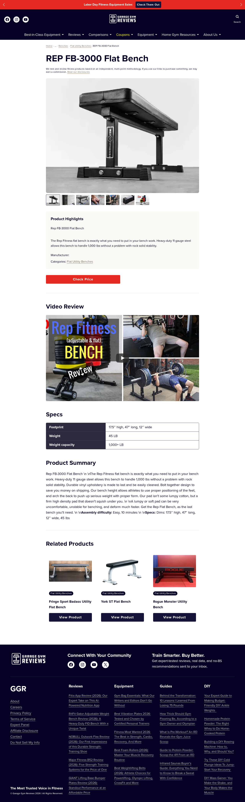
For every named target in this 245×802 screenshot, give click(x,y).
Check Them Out (148, 5)
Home (49, 45)
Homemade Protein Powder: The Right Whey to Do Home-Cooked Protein (217, 726)
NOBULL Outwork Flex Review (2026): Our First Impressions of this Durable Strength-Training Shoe (89, 743)
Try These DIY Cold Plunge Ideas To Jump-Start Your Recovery (219, 765)
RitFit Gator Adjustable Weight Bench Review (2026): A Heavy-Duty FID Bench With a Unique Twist (89, 721)
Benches (63, 45)
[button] (4, 5)
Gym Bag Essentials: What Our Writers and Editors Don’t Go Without (134, 700)
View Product (70, 617)
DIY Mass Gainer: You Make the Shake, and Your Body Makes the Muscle (218, 785)
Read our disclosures (78, 71)
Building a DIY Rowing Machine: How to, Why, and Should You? (219, 746)
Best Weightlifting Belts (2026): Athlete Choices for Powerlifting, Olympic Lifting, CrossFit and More (133, 775)
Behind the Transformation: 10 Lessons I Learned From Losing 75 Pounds (178, 700)
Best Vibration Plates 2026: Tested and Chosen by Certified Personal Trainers (132, 718)
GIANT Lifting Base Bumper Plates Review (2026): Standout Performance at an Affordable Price (87, 785)
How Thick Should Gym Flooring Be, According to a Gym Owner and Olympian (178, 718)
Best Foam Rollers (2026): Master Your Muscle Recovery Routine (134, 755)
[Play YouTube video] (122, 358)
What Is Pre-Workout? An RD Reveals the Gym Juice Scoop (178, 737)
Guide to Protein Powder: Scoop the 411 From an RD (177, 752)
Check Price (83, 279)
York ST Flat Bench (116, 601)
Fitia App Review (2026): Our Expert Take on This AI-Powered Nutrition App (88, 700)
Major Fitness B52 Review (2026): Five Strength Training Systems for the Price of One (88, 765)
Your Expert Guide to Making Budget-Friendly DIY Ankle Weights (218, 702)
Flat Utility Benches (80, 45)
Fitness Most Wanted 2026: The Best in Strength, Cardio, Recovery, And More (133, 737)
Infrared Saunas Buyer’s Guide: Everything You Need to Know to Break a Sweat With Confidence (179, 770)
